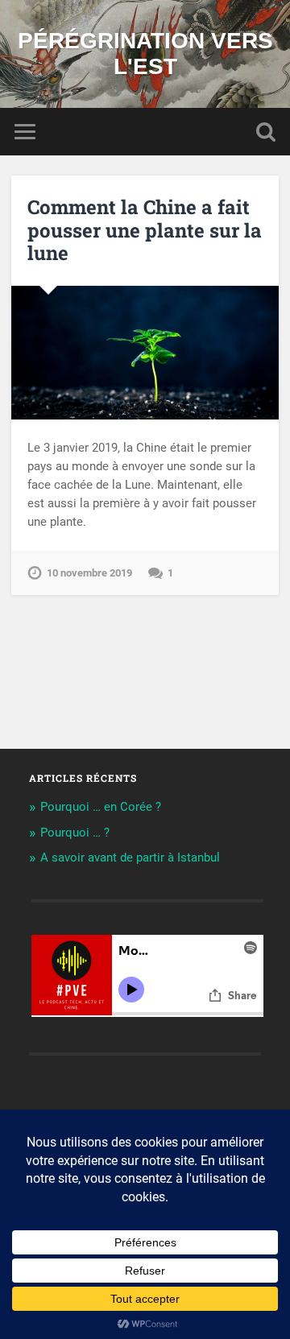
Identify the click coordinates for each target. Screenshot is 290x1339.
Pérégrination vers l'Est (145, 53)
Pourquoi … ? (75, 832)
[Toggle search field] (266, 131)
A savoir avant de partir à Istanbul (130, 857)
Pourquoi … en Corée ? (100, 807)
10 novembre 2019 (89, 573)
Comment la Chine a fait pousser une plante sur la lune (144, 230)
